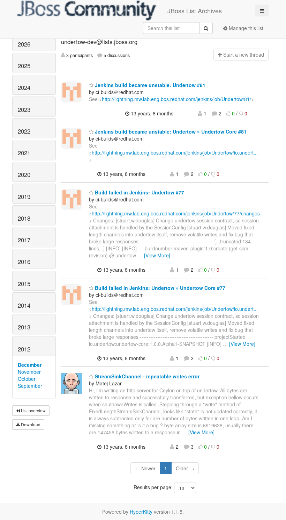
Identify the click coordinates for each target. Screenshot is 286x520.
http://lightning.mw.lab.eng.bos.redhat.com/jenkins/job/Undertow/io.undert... (175, 152)
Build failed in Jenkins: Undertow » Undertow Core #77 (159, 287)
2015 (24, 283)
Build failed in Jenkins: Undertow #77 (138, 192)
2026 (24, 44)
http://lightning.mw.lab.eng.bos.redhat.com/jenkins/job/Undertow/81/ (176, 98)
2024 (24, 87)
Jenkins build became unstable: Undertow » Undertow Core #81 (170, 131)
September (30, 385)
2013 (24, 327)
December (30, 364)
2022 (24, 131)
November (29, 371)
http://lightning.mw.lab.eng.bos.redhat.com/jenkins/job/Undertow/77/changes (176, 213)
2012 (24, 349)
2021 (24, 153)
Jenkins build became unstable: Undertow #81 (149, 84)
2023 (24, 109)
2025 (24, 66)
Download (30, 424)
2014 (24, 305)
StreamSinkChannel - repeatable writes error (146, 376)
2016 (24, 261)
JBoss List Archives (194, 10)
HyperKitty (141, 511)
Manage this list (245, 27)
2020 (24, 174)
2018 (24, 218)
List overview (33, 410)
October (27, 378)
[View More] (157, 255)
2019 (24, 196)
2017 (24, 240)
